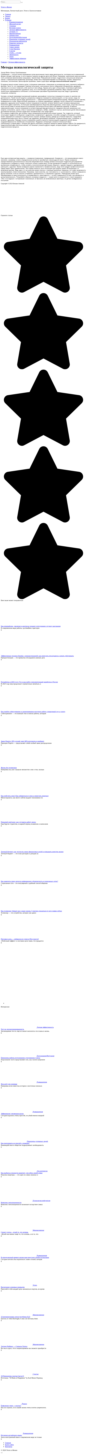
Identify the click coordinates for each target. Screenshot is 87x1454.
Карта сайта (9, 1445)
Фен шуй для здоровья (9, 1084)
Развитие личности (16, 43)
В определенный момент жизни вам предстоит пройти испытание (25, 1257)
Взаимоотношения (16, 22)
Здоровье (12, 26)
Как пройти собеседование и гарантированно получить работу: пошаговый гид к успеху (33, 712)
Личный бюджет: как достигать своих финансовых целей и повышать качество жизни (32, 852)
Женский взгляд (15, 24)
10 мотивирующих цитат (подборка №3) (15, 1317)
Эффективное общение (17, 58)
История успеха (15, 28)
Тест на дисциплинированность (12, 1029)
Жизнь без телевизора (9, 768)
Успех (11, 56)
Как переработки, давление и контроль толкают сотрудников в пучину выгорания (30, 626)
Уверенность (13, 55)
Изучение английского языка (11, 1435)
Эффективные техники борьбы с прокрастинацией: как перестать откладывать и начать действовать (37, 656)
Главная (8, 14)
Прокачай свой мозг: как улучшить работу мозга (18, 822)
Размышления (14, 45)
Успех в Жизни (6, 7)
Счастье (12, 51)
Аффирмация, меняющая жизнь (12, 1114)
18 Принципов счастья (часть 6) (12, 1376)
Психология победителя (18, 41)
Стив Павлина (14, 49)
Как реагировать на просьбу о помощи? (15, 1143)
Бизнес (7, 18)
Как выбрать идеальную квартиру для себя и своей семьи (21, 1173)
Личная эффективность (17, 30)
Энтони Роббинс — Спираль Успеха (14, 1346)
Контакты (8, 1446)
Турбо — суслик (15, 53)
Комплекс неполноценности (11, 1202)
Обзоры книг (14, 35)
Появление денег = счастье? (11, 1406)
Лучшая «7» (13, 32)
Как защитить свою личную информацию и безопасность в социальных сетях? (29, 881)
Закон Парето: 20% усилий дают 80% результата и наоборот (22, 741)
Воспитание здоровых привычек (13, 1287)
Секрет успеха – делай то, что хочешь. (14, 1232)
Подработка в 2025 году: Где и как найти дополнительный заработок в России (29, 682)
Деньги (7, 16)
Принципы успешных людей (19, 39)
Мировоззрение (15, 33)
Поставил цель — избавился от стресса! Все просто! (20, 939)
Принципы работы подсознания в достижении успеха (20, 1058)
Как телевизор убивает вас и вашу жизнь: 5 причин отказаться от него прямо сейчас (31, 911)
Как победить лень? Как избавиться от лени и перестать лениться (24, 796)
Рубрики (8, 20)
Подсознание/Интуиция (18, 37)
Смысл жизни (14, 47)
